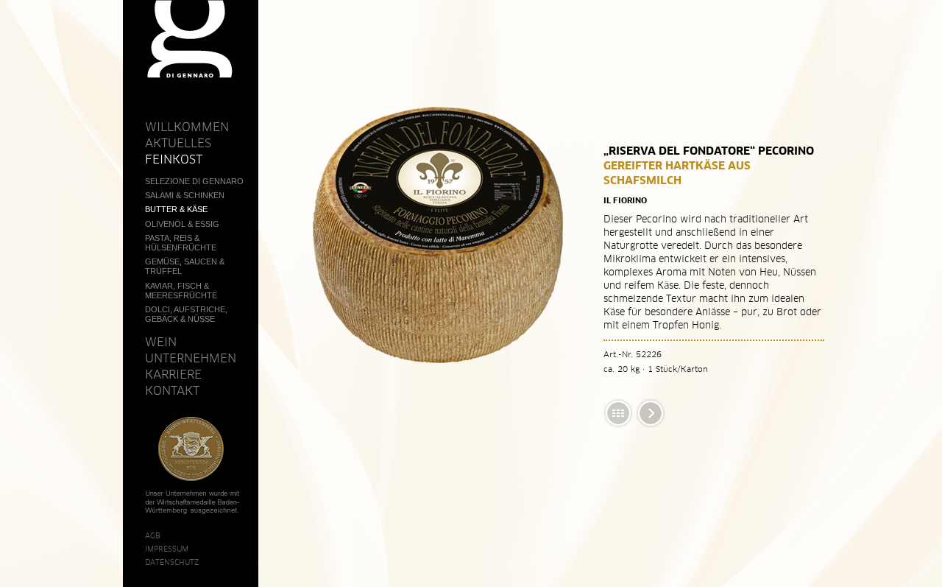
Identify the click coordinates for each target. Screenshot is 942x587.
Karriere (173, 374)
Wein (161, 341)
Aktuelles (178, 143)
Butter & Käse (176, 209)
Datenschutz (172, 562)
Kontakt (172, 390)
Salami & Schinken (184, 195)
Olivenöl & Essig (182, 223)
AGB (152, 535)
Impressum (166, 548)
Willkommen (187, 126)
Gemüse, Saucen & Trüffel (184, 266)
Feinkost (173, 159)
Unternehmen (190, 358)
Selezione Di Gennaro (194, 181)
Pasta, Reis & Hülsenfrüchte (180, 242)
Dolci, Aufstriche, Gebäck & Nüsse (186, 314)
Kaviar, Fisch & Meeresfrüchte (181, 290)
